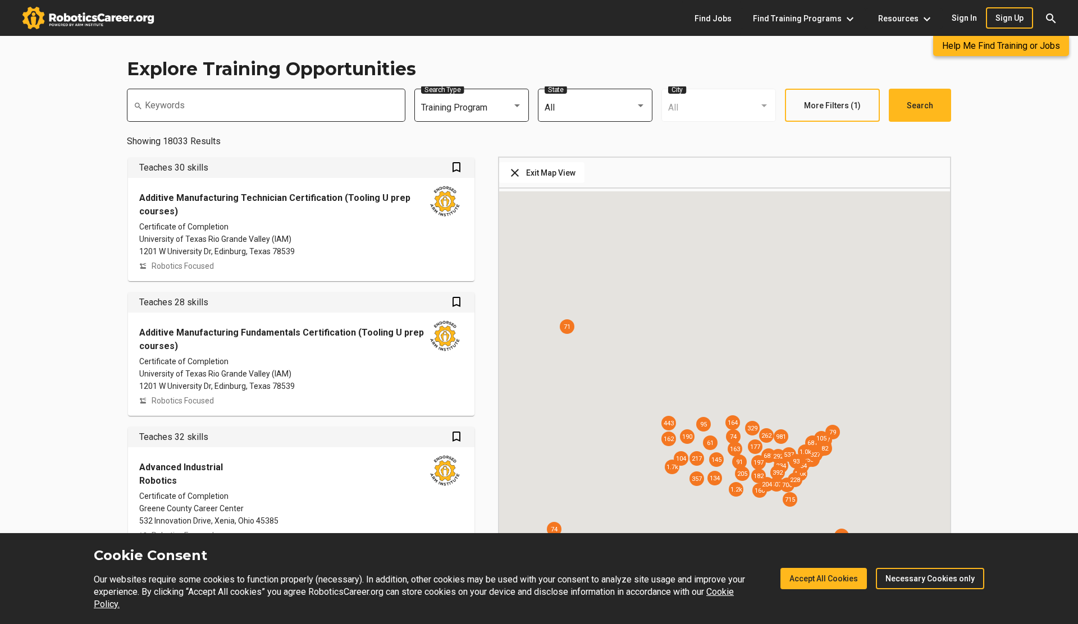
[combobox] (471, 108)
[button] (1051, 18)
